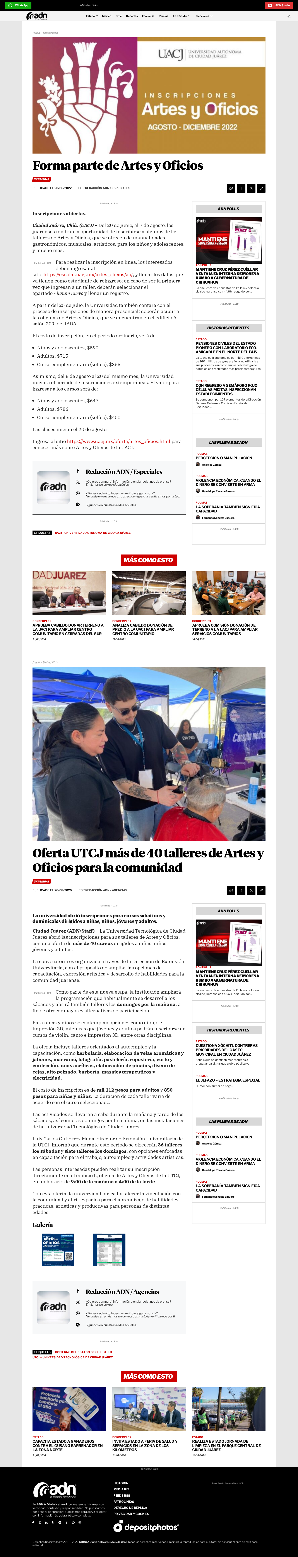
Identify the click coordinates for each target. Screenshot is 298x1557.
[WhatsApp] (231, 188)
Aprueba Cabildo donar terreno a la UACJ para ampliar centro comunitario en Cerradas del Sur (68, 629)
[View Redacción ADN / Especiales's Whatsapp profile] (77, 493)
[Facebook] (241, 188)
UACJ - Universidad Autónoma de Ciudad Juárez (93, 532)
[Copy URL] (261, 188)
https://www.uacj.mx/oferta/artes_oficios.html (118, 441)
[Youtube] (80, 1523)
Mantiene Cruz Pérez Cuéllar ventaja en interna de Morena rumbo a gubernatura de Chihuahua (227, 275)
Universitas (50, 33)
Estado (201, 339)
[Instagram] (40, 1523)
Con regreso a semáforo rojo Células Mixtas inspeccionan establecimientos (226, 389)
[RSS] (53, 1523)
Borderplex (42, 621)
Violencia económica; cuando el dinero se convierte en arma (228, 482)
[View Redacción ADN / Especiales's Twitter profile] (77, 482)
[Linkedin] (46, 1523)
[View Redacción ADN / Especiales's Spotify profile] (77, 504)
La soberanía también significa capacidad (228, 509)
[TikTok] (66, 1523)
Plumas (201, 453)
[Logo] (38, 16)
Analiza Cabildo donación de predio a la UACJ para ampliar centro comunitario (143, 629)
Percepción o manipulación (224, 458)
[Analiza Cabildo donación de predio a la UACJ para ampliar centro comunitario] (149, 593)
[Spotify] (60, 1523)
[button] (261, 16)
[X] (251, 188)
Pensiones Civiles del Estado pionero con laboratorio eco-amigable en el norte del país (226, 347)
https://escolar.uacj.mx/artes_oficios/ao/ (88, 274)
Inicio (36, 33)
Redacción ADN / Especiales (124, 472)
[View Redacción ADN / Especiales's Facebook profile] (77, 471)
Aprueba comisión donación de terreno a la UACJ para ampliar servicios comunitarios (224, 629)
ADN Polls (203, 265)
